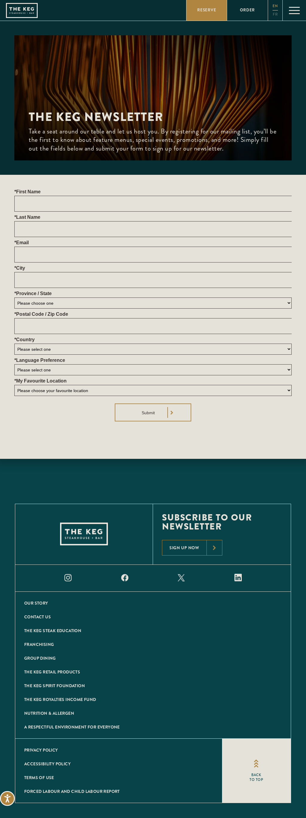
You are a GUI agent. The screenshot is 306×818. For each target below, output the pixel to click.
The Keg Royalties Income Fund (60, 699)
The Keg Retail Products (52, 672)
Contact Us (37, 617)
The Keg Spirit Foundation (54, 686)
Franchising (39, 644)
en (275, 6)
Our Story (36, 603)
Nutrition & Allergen (49, 713)
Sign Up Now (184, 548)
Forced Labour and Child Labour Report (72, 791)
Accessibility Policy (47, 764)
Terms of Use (39, 777)
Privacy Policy (41, 750)
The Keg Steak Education (52, 631)
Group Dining (40, 658)
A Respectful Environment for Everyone (72, 727)
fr (275, 14)
